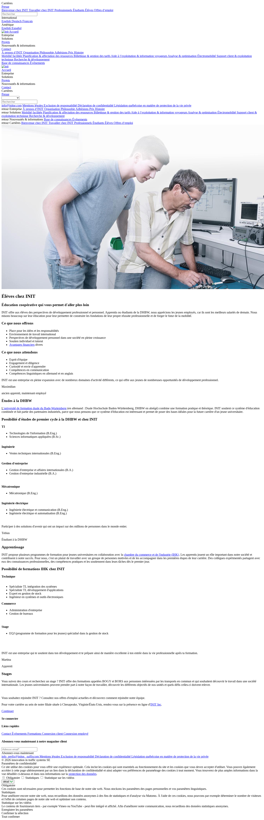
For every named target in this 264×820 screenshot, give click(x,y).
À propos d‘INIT (33, 109)
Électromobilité (227, 112)
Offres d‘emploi (123, 123)
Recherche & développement (47, 116)
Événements (79, 119)
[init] (5, 31)
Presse (5, 6)
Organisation (52, 109)
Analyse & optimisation (202, 112)
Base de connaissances (58, 119)
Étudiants (99, 123)
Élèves (109, 123)
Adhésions (82, 109)
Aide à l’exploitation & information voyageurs (159, 112)
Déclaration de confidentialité (96, 105)
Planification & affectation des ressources (68, 112)
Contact (6, 49)
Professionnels (83, 123)
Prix (92, 109)
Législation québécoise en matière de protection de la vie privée (152, 105)
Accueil (14, 31)
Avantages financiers (22, 344)
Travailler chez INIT (61, 123)
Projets (6, 42)
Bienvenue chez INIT (35, 123)
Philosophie (68, 109)
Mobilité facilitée (32, 112)
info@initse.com (12, 105)
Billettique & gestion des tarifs (112, 112)
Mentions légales (33, 105)
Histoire (100, 109)
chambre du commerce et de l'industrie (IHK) (151, 554)
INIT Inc (155, 704)
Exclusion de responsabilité (61, 105)
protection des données (82, 774)
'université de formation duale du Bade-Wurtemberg (34, 408)
